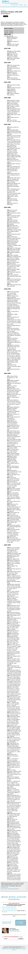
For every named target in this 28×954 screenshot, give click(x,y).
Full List (21, 936)
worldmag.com (4, 887)
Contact (14, 949)
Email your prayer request (14, 931)
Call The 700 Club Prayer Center (9, 910)
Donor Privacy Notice (13, 948)
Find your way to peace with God (9, 907)
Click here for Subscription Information (10, 888)
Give (25, 4)
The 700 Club (14, 4)
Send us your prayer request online (9, 908)
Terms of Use (22, 948)
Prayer (20, 4)
